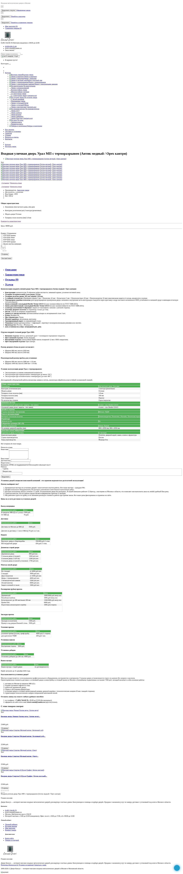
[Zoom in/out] (8, 790)
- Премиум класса (16, 124)
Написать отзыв (16, 183)
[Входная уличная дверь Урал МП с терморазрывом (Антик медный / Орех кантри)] (35, 159)
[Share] (4, 790)
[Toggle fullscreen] (6, 790)
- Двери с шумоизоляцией (19, 88)
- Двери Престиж (16, 118)
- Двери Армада (15, 113)
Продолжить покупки (8, 10)
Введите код (7, 471)
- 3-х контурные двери (17, 94)
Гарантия (8, 133)
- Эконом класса (15, 122)
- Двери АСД (14, 111)
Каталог (8, 73)
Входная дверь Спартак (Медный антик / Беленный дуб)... (23, 736)
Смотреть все (32, 95)
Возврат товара (10, 830)
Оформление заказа (23, 10)
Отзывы (8, 135)
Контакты (8, 139)
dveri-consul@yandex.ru (13, 48)
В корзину (5, 254)
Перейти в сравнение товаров (22, 22)
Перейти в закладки (18, 16)
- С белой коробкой (16, 99)
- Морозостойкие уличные (19, 92)
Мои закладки (10, 828)
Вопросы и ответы (12, 137)
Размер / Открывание (8, 233)
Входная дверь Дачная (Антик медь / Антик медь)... (20, 716)
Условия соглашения (26, 865)
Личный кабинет (11, 824)
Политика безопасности (9, 865)
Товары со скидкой (12, 840)
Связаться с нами (40, 865)
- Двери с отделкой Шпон (19, 105)
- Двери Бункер (15, 114)
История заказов (11, 826)
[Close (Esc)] (2, 790)
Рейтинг (4, 467)
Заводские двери (23, 190)
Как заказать (9, 129)
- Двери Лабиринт (16, 116)
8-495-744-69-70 (11, 810)
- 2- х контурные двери (18, 95)
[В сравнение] (5, 250)
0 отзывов (5, 183)
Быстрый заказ (6, 258)
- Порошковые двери (17, 101)
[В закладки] (3, 250)
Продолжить (6, 16)
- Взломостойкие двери (18, 90)
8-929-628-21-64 (11, 46)
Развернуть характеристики (11, 221)
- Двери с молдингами (17, 107)
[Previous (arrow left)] (2, 792)
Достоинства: (6, 460)
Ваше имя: (4, 449)
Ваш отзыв (5, 458)
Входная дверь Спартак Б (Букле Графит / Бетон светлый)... (24, 776)
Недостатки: (5, 463)
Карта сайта (9, 838)
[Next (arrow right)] (4, 792)
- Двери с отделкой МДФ (18, 103)
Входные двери (10, 146)
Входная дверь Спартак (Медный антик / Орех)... (19, 756)
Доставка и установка (13, 131)
